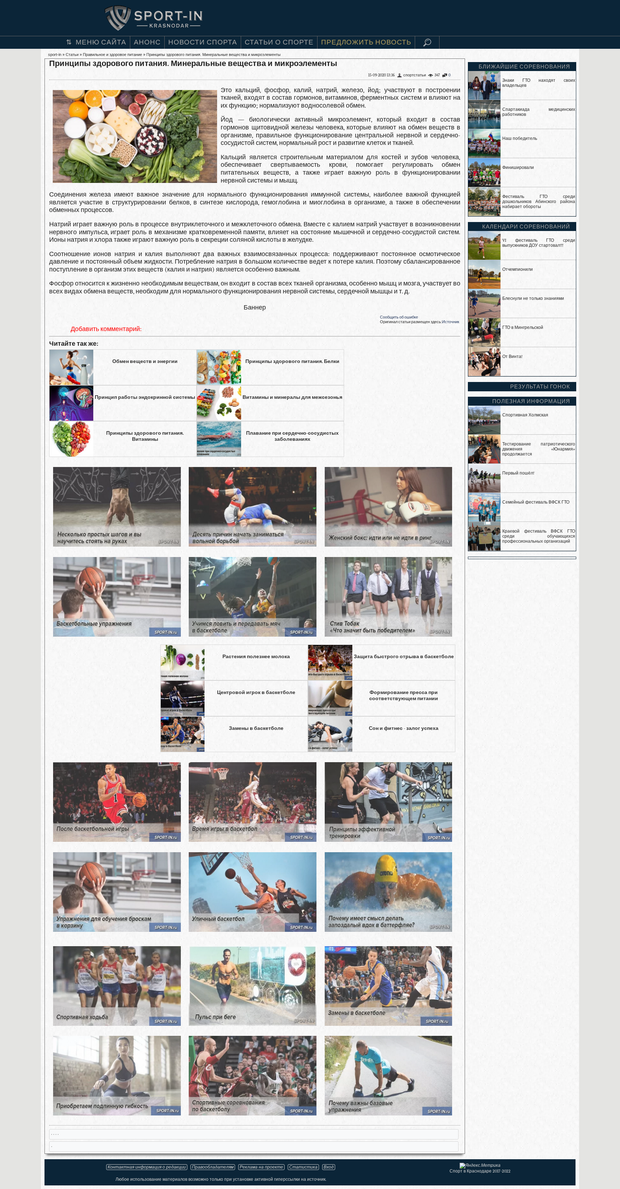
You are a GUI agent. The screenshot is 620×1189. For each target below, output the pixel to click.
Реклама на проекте (261, 1167)
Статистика (303, 1167)
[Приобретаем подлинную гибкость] (116, 1113)
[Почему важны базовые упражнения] (388, 1113)
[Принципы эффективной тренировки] (388, 840)
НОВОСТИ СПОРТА (202, 42)
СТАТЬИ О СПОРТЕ (279, 42)
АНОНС (147, 42)
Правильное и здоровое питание (112, 54)
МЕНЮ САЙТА (101, 42)
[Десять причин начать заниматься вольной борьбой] (252, 544)
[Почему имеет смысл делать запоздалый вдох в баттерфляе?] (388, 930)
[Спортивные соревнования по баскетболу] (252, 1113)
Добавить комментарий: (106, 329)
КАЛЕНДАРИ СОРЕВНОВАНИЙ (526, 226)
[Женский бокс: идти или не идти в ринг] (388, 544)
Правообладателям (213, 1167)
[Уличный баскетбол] (252, 930)
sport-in (54, 54)
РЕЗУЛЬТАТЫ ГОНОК (540, 386)
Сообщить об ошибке (399, 317)
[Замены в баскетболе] (388, 1024)
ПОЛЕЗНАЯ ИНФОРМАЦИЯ (531, 401)
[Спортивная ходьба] (116, 1024)
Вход (329, 1167)
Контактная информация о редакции (147, 1167)
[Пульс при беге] (252, 1024)
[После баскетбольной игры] (116, 840)
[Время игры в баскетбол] (252, 840)
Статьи (72, 54)
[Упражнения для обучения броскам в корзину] (116, 930)
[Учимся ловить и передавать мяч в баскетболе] (252, 634)
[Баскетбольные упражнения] (116, 634)
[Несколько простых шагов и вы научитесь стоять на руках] (116, 544)
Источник (450, 322)
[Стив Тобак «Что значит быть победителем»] (388, 634)
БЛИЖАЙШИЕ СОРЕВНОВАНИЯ (524, 66)
